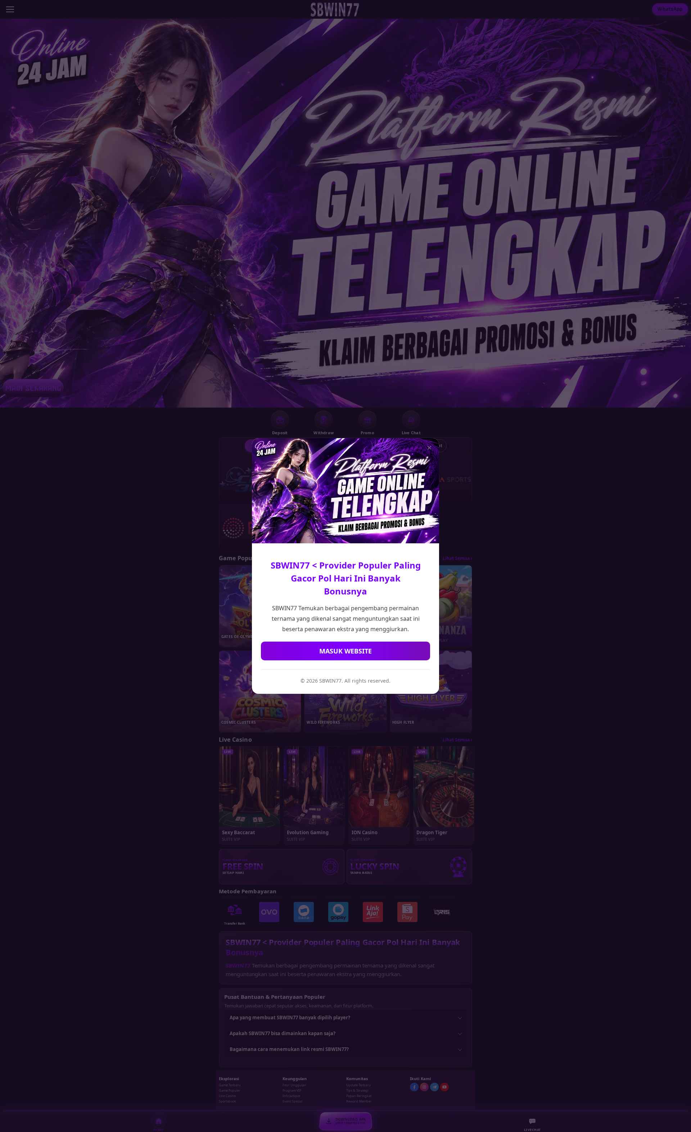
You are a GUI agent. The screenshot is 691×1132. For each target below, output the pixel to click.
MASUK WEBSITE (345, 651)
